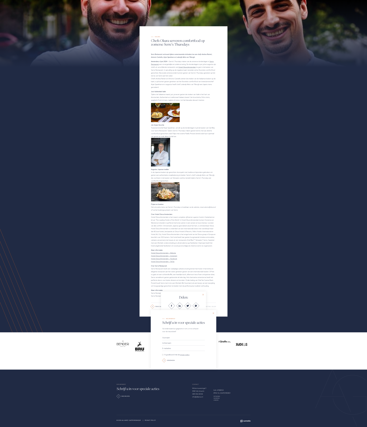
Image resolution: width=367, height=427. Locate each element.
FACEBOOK (217, 398)
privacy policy (184, 355)
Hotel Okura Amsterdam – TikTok (162, 261)
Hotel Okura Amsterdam (187, 67)
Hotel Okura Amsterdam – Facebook (164, 259)
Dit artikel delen (209, 306)
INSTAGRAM (217, 396)
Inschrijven (125, 396)
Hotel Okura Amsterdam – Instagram (164, 256)
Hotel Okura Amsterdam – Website (163, 253)
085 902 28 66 (197, 394)
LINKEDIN (216, 400)
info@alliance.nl (197, 397)
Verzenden (171, 360)
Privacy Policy (150, 420)
